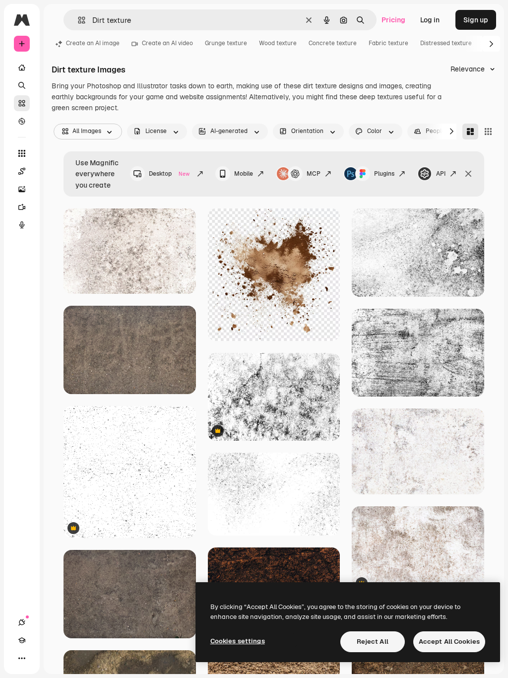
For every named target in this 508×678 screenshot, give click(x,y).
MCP (313, 174)
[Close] (468, 174)
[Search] (22, 85)
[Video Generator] (22, 207)
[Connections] (22, 622)
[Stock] (22, 103)
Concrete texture (333, 43)
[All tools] (22, 153)
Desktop (169, 174)
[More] (22, 658)
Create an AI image (93, 43)
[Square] (488, 131)
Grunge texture (226, 43)
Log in (430, 19)
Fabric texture (388, 43)
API (440, 174)
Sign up (475, 19)
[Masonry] (470, 131)
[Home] (22, 67)
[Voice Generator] (22, 225)
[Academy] (22, 640)
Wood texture (278, 43)
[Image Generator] (22, 189)
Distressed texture (446, 43)
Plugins (384, 174)
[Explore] (22, 121)
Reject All (372, 641)
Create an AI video (167, 43)
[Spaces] (22, 171)
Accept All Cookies (449, 641)
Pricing (393, 19)
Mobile (243, 174)
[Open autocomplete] (77, 20)
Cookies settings (237, 641)
